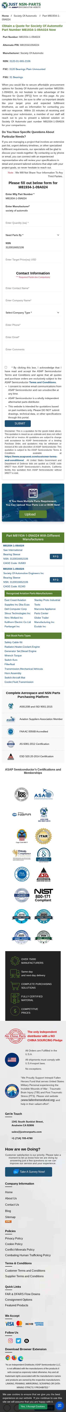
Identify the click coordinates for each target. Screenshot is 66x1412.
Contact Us (12, 1204)
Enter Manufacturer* (18, 206)
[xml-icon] (8, 1221)
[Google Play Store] (14, 1357)
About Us (11, 1198)
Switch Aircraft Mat (15, 677)
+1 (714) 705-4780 (22, 1138)
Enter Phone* (12, 320)
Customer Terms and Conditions (25, 1270)
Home (5, 15)
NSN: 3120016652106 (15, 558)
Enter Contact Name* (17, 284)
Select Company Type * (18, 308)
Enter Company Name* (18, 296)
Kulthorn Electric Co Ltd (18, 622)
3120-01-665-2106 (20, 61)
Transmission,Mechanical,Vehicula (24, 668)
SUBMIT (19, 423)
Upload (31, 514)
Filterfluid (10, 664)
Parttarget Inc (12, 626)
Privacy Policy (14, 1238)
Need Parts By (13, 230)
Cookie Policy (14, 1244)
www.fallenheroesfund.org (38, 1100)
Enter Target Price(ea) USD (20, 255)
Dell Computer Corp (16, 609)
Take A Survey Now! (32, 1171)
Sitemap (11, 1217)
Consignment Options (18, 1299)
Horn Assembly (13, 673)
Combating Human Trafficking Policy (28, 1255)
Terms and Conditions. (42, 382)
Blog (8, 1210)
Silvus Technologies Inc (17, 613)
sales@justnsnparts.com (27, 1131)
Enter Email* (12, 333)
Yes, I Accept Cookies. (33, 1406)
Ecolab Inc (40, 626)
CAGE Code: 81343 (14, 586)
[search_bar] (55, 5)
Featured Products (16, 1305)
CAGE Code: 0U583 (14, 563)
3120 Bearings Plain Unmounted (27, 69)
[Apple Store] (8, 1357)
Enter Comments (15, 345)
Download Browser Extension (25, 1349)
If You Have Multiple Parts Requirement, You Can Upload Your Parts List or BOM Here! (33, 503)
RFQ (56, 556)
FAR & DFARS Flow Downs (22, 1294)
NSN (8, 243)
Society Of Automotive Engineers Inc (23, 573)
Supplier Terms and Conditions (24, 1276)
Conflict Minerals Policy (19, 1249)
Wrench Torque (13, 655)
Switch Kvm (11, 659)
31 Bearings (16, 77)
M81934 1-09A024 (13, 545)
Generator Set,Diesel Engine (20, 651)
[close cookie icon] (62, 1401)
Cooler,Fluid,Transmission (19, 682)
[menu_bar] (61, 5)
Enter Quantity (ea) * (17, 218)
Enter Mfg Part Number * (20, 194)
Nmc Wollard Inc (14, 617)
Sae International (12, 550)
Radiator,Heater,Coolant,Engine (22, 646)
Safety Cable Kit (13, 642)
